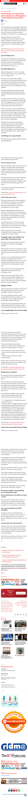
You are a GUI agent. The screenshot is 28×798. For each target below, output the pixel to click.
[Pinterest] (14, 790)
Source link (4, 576)
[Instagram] (17, 790)
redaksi (5, 20)
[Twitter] (12, 790)
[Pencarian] (26, 4)
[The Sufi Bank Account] (21, 650)
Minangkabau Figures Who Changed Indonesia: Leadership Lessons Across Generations (6, 630)
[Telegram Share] (23, 615)
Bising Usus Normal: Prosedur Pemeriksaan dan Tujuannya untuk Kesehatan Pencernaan (13, 50)
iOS (26, 568)
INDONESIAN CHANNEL (6, 11)
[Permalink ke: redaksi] (2, 20)
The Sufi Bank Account (19, 655)
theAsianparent (15, 568)
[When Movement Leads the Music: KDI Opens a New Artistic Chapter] (21, 623)
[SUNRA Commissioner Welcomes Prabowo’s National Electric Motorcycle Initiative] (7, 637)
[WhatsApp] (19, 790)
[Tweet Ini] (18, 615)
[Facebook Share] (15, 615)
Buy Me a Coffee (20, 593)
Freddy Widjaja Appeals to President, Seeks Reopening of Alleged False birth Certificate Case (20, 643)
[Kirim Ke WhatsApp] (26, 615)
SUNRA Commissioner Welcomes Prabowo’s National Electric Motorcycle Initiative (7, 643)
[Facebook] (9, 790)
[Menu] (2, 3)
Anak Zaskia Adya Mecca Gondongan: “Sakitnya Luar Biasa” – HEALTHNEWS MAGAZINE (21, 604)
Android (5, 570)
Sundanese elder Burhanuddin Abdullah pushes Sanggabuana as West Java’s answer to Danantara (7, 657)
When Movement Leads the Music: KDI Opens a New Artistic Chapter (20, 629)
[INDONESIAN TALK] (10, 3)
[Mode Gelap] (24, 4)
